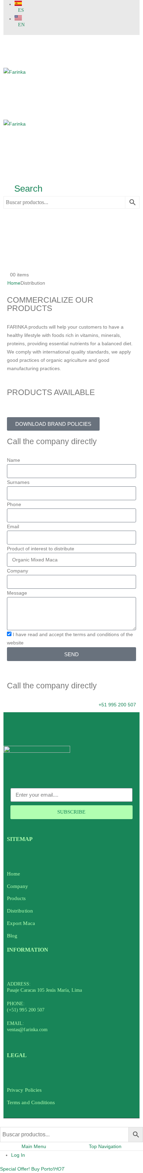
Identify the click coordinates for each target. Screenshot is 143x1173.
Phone (14, 504)
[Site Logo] (71, 120)
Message (17, 593)
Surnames (18, 482)
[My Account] (6, 226)
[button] (22, 188)
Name (13, 460)
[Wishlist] (8, 252)
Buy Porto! (48, 1169)
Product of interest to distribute (40, 548)
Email (13, 526)
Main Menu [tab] (34, 1146)
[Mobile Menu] (7, 41)
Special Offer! (15, 1169)
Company (17, 571)
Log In (18, 1155)
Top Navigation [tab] (105, 1146)
